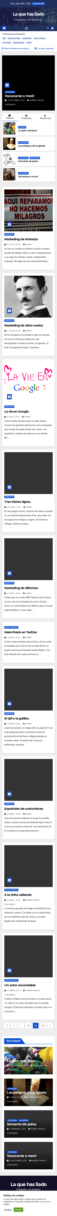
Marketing (9, 234)
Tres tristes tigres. (17, 502)
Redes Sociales (11, 627)
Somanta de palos (28, 161)
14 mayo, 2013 (14, 638)
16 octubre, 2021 (16, 100)
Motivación (34, 158)
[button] (48, 28)
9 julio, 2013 (13, 417)
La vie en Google (16, 411)
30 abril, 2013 (14, 814)
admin (28, 245)
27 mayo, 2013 (14, 593)
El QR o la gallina (16, 718)
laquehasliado (18, 43)
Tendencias (45, 118)
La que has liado (28, 14)
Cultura (22, 127)
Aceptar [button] (18, 1210)
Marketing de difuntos (21, 588)
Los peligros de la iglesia (31, 146)
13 (43, 1025)
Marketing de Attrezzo (21, 239)
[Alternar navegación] (27, 28)
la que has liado (14, 38)
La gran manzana (27, 130)
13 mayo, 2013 (14, 724)
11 (28, 1025)
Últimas (10, 118)
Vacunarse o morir (19, 96)
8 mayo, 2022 (16, 1097)
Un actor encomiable (20, 985)
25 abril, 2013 (14, 900)
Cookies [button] (8, 1210)
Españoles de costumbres (23, 809)
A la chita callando (18, 895)
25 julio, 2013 (14, 245)
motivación (27, 38)
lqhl (4, 38)
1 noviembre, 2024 (19, 1066)
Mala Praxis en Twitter (20, 632)
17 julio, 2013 (14, 331)
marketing (7, 43)
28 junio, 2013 (14, 507)
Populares (26, 118)
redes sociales (39, 38)
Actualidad (10, 92)
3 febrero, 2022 (18, 1129)
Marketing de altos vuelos (23, 325)
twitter (29, 43)
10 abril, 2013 (14, 991)
